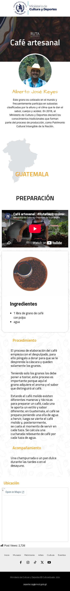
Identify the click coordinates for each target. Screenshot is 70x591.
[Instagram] (28, 562)
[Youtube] (49, 562)
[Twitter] (42, 562)
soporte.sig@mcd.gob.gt (35, 584)
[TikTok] (35, 562)
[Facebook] (20, 562)
